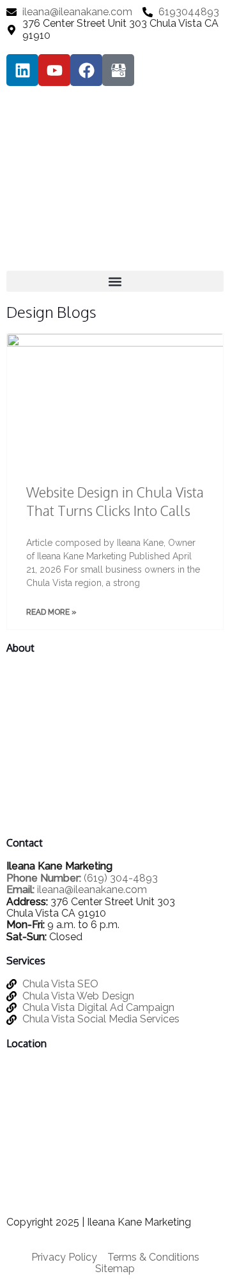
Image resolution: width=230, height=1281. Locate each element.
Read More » (51, 612)
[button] (115, 281)
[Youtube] (54, 70)
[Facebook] (86, 70)
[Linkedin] (22, 70)
